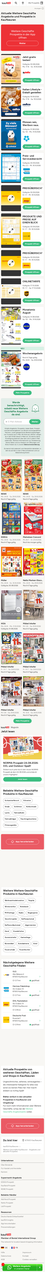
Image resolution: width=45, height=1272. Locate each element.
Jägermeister (30, 925)
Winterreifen (10, 907)
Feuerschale (10, 950)
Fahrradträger (10, 819)
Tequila (31, 900)
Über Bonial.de (6, 1165)
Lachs (7, 813)
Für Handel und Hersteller (11, 1168)
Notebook (24, 907)
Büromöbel (9, 944)
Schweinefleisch (12, 800)
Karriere (4, 1172)
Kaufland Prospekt (8, 1186)
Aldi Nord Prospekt (8, 1199)
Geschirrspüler (11, 919)
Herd (7, 931)
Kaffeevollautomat (12, 925)
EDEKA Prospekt (7, 1182)
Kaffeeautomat (27, 919)
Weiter (22, 43)
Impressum (26, 1252)
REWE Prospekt (7, 1189)
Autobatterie (23, 944)
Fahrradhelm (19, 813)
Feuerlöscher (24, 950)
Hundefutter (18, 931)
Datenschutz (6, 1256)
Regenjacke (33, 913)
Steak (7, 807)
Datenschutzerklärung (32, 444)
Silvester (27, 800)
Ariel (35, 944)
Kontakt (25, 1256)
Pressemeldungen (8, 1227)
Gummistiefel (10, 937)
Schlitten (18, 807)
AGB (3, 1259)
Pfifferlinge (9, 913)
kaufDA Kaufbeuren (10, 1146)
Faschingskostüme (28, 819)
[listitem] (11, 479)
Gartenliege (25, 937)
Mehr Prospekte (22, 393)
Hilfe (3, 1252)
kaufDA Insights (7, 1220)
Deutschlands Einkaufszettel (12, 1216)
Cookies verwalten (29, 1259)
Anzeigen (37, 8)
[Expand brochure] (11, 69)
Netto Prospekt (7, 1203)
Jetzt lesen (22, 779)
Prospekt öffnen (32, 80)
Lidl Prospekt (6, 1206)
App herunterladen (8, 1224)
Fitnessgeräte (11, 825)
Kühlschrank (31, 807)
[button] (22, 69)
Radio (21, 913)
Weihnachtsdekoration (14, 900)
